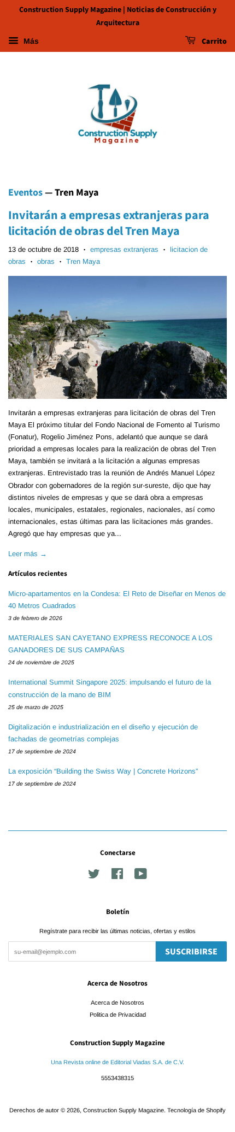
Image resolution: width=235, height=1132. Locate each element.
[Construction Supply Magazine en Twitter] (94, 876)
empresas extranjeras (124, 249)
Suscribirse (191, 952)
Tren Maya (83, 261)
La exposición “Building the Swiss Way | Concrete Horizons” (103, 771)
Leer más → (27, 554)
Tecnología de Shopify (196, 1110)
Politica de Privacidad (118, 1014)
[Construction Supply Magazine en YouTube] (140, 876)
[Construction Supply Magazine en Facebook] (117, 876)
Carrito (213, 41)
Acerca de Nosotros (117, 1002)
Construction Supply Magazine (123, 1110)
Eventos (25, 192)
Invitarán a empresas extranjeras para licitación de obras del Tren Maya (108, 223)
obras (46, 261)
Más (30, 41)
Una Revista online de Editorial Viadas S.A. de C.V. (117, 1062)
